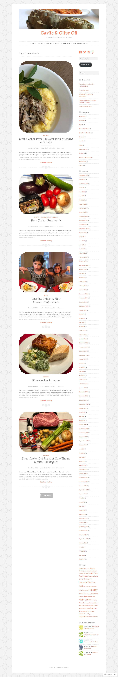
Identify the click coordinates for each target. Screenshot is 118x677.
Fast (81, 586)
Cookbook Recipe (93, 576)
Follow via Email (85, 64)
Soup (80, 608)
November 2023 (83, 220)
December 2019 (83, 392)
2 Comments (60, 226)
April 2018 (82, 461)
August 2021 (82, 310)
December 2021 (83, 294)
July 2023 (81, 236)
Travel (85, 614)
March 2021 (82, 330)
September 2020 (84, 355)
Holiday (93, 589)
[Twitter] (85, 52)
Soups (81, 165)
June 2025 (82, 179)
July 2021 (81, 314)
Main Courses (83, 149)
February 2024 (83, 208)
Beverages (82, 120)
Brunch (92, 571)
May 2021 (82, 322)
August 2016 (82, 543)
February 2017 (83, 518)
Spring (88, 608)
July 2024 (81, 187)
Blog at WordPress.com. (59, 667)
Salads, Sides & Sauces (49, 217)
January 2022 (83, 290)
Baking (92, 568)
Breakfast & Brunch (84, 133)
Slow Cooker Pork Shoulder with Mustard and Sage (46, 140)
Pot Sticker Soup (84, 90)
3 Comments (60, 386)
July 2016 (81, 547)
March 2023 (82, 253)
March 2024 (82, 204)
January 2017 (83, 522)
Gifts (80, 590)
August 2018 (82, 445)
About (57, 43)
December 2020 (83, 343)
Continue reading (35, 162)
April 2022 (82, 277)
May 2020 (82, 371)
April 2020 (82, 375)
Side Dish (87, 605)
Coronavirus (88, 579)
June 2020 (82, 367)
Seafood (81, 605)
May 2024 (82, 196)
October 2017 (83, 486)
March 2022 (82, 281)
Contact (66, 43)
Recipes (40, 43)
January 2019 (83, 424)
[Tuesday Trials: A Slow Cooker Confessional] (46, 272)
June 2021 (82, 318)
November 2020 (83, 347)
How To (49, 43)
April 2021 (82, 326)
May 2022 (82, 273)
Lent (93, 596)
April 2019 (82, 420)
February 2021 (83, 335)
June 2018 (82, 453)
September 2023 (84, 228)
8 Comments (60, 308)
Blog (32, 43)
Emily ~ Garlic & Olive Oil (48, 148)
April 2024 (82, 200)
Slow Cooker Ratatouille (46, 220)
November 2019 (83, 396)
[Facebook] (81, 52)
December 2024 (83, 183)
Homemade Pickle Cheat (91, 642)
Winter (96, 616)
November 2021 (83, 298)
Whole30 (90, 616)
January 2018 (83, 473)
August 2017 (82, 494)
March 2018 (82, 465)
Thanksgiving (84, 611)
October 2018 (83, 437)
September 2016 (84, 539)
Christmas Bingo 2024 (85, 106)
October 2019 (83, 400)
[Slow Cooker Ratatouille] (46, 194)
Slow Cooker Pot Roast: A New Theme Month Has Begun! (46, 460)
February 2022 (83, 285)
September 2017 (84, 490)
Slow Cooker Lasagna (46, 380)
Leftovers (88, 596)
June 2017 (82, 502)
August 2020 (82, 359)
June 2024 (82, 192)
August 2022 (82, 269)
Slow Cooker (94, 605)
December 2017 (83, 477)
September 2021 (84, 306)
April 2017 (82, 510)
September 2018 (84, 441)
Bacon (88, 568)
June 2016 (82, 551)
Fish (84, 586)
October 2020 (83, 351)
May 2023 (82, 245)
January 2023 (83, 261)
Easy (90, 582)
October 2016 (83, 535)
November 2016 (83, 530)
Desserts (81, 137)
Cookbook (83, 576)
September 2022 (84, 265)
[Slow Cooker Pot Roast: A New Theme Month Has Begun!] (46, 432)
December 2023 (83, 216)
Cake (95, 571)
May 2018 (82, 457)
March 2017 (82, 514)
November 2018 (83, 432)
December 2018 (83, 428)
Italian (81, 145)
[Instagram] (89, 52)
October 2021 (83, 302)
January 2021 (83, 339)
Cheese (81, 573)
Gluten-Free (85, 590)
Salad (88, 603)
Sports (84, 608)
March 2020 (82, 379)
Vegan (90, 614)
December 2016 (83, 526)
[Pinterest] (93, 52)
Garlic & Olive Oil (59, 33)
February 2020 (83, 383)
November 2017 (83, 481)
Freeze (91, 586)
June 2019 (82, 412)
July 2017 (81, 498)
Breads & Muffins (84, 128)
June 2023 (82, 241)
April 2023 (82, 249)
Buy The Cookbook (80, 43)
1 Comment (60, 148)
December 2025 (83, 175)
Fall (94, 583)
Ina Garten (88, 593)
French (95, 586)
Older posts (46, 495)
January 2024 (83, 212)
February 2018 (83, 469)
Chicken (85, 573)
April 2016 (82, 559)
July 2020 (81, 363)
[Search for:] (89, 73)
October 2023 (83, 224)
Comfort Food (93, 573)
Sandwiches (82, 161)
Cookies (81, 579)
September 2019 (84, 404)
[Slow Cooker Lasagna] (46, 354)
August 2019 (82, 408)
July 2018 (81, 449)
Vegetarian (83, 616)
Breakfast (87, 571)
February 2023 (83, 257)
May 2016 (82, 555)
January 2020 (83, 388)
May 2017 (82, 506)
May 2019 (82, 416)
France (87, 586)
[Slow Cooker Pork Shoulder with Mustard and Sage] (46, 97)
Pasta (85, 603)
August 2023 (82, 232)
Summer (94, 608)
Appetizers (82, 116)
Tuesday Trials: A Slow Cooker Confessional (46, 300)
